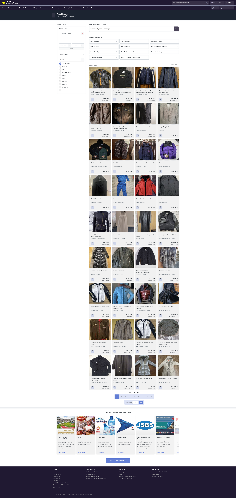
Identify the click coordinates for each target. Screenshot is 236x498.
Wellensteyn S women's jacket (168, 379)
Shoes (121, 474)
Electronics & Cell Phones (93, 472)
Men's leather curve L (119, 271)
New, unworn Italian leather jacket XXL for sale (99, 127)
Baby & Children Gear (92, 476)
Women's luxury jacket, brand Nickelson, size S (122, 307)
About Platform (57, 474)
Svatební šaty (117, 235)
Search (65, 16)
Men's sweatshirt (96, 163)
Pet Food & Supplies (158, 476)
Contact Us (56, 480)
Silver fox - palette (164, 271)
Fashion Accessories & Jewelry (128, 476)
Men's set (116, 199)
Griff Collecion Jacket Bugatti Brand (122, 379)
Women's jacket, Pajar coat (99, 271)
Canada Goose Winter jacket (145, 163)
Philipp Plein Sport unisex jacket (100, 307)
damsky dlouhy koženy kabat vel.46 (145, 235)
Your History (56, 478)
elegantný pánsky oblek (166, 127)
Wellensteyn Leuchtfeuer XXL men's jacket (99, 379)
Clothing (71, 16)
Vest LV (115, 163)
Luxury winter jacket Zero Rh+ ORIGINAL (144, 307)
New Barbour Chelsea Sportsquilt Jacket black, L (144, 271)
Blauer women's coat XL (143, 127)
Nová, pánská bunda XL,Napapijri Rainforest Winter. (122, 91)
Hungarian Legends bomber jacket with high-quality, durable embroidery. (99, 91)
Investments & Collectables (160, 472)
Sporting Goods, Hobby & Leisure (96, 478)
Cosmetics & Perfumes (125, 478)
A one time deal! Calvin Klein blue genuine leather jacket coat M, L (144, 91)
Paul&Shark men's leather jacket (98, 343)
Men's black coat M (96, 199)
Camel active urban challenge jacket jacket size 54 (168, 91)
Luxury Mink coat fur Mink (166, 307)
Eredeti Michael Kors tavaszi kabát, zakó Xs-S (99, 235)
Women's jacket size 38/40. (144, 379)
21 (147, 396)
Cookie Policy (57, 487)
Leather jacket (163, 199)
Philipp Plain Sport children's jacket (144, 343)
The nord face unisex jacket (167, 163)
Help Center (56, 476)
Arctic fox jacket (118, 343)
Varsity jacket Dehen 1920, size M (168, 235)
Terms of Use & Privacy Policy (61, 485)
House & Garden (91, 474)
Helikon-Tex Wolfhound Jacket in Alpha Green (168, 343)
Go (141, 402)
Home (58, 16)
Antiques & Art (156, 474)
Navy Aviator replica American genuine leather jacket (122, 127)
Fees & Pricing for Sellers (60, 483)
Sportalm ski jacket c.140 (143, 199)
